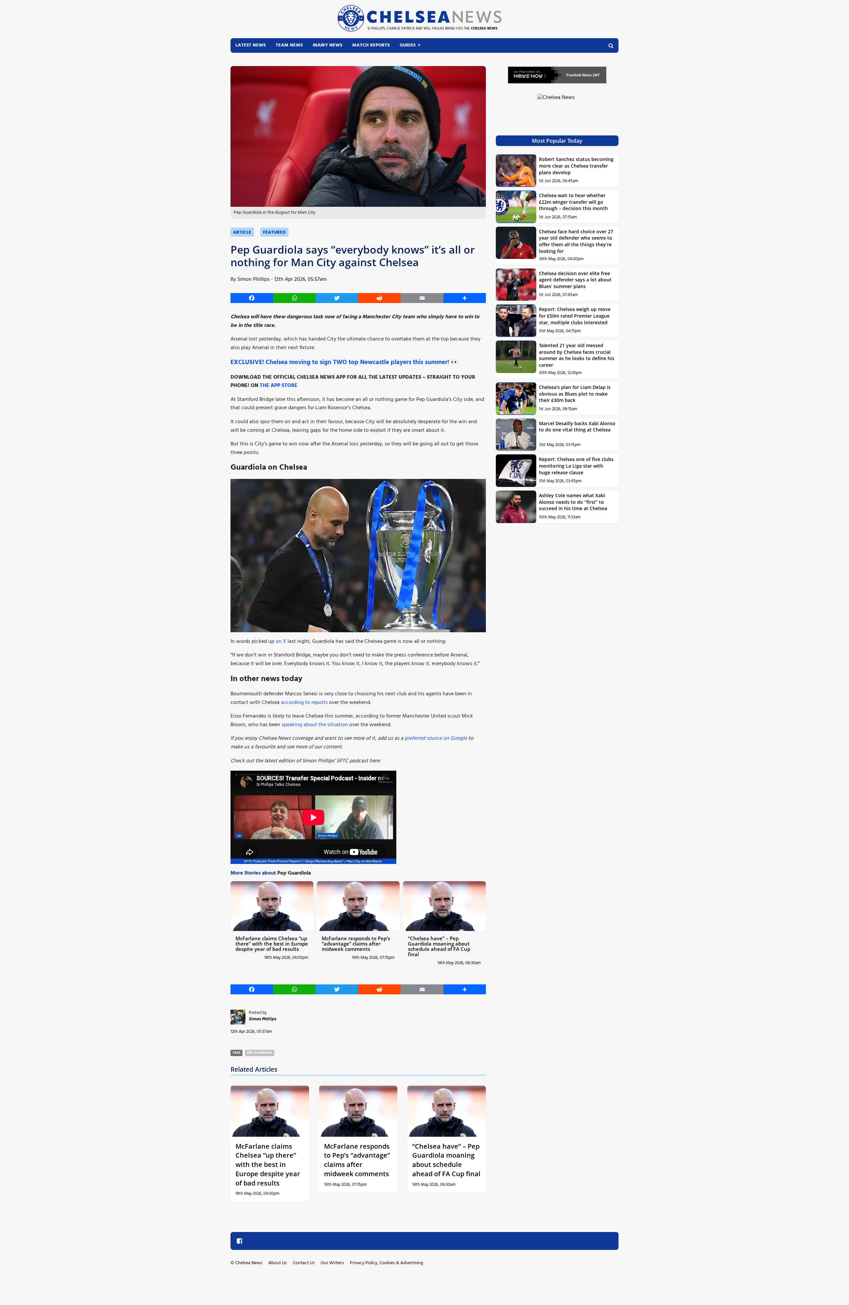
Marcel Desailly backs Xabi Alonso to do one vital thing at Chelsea (577, 426)
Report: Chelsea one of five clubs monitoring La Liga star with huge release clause (576, 465)
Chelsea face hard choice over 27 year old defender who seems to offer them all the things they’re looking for (576, 241)
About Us (277, 1263)
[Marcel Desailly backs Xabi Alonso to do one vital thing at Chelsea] (516, 435)
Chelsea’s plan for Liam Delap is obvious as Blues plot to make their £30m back (575, 393)
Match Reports (371, 45)
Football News (579, 75)
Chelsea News (248, 1263)
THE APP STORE (278, 385)
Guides (408, 45)
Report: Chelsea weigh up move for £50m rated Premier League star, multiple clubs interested (575, 315)
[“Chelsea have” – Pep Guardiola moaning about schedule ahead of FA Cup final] (444, 906)
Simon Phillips (253, 279)
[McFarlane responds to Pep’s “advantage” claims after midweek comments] (358, 906)
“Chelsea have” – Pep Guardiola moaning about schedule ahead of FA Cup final (439, 946)
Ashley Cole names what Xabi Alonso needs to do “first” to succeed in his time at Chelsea (573, 501)
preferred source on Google (436, 738)
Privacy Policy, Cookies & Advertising (386, 1263)
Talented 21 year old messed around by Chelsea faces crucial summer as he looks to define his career (576, 355)
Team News (289, 45)
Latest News (250, 45)
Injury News (327, 45)
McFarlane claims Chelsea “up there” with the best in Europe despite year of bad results (271, 944)
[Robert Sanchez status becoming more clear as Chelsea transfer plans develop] (516, 170)
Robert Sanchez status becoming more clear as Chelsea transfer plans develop (576, 165)
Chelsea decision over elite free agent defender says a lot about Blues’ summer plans (575, 279)
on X (281, 641)
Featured (274, 232)
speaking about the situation (315, 725)
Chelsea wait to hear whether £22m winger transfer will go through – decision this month (573, 201)
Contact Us (304, 1263)
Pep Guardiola (259, 1053)
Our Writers (332, 1263)
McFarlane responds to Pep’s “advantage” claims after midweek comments (356, 944)
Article (242, 232)
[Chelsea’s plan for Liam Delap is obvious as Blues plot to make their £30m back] (516, 398)
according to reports (304, 702)
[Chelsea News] (557, 101)
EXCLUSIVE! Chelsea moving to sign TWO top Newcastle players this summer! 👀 (344, 362)
